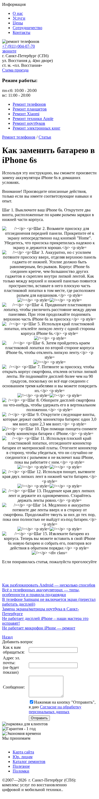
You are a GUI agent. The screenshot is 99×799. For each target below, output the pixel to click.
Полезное (21, 766)
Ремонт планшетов (30, 109)
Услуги (19, 18)
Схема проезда (15, 70)
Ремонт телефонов (29, 104)
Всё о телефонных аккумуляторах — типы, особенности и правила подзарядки (41, 592)
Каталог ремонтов (29, 761)
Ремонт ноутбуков (29, 123)
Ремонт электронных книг (36, 128)
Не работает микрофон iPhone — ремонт (38, 628)
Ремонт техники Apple (33, 118)
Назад (7, 637)
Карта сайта (23, 752)
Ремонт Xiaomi (26, 114)
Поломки (21, 771)
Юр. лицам (22, 756)
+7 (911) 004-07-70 (18, 46)
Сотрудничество (27, 27)
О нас (18, 13)
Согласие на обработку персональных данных (55, 709)
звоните (9, 51)
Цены (18, 23)
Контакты (21, 32)
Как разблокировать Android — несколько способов (48, 585)
